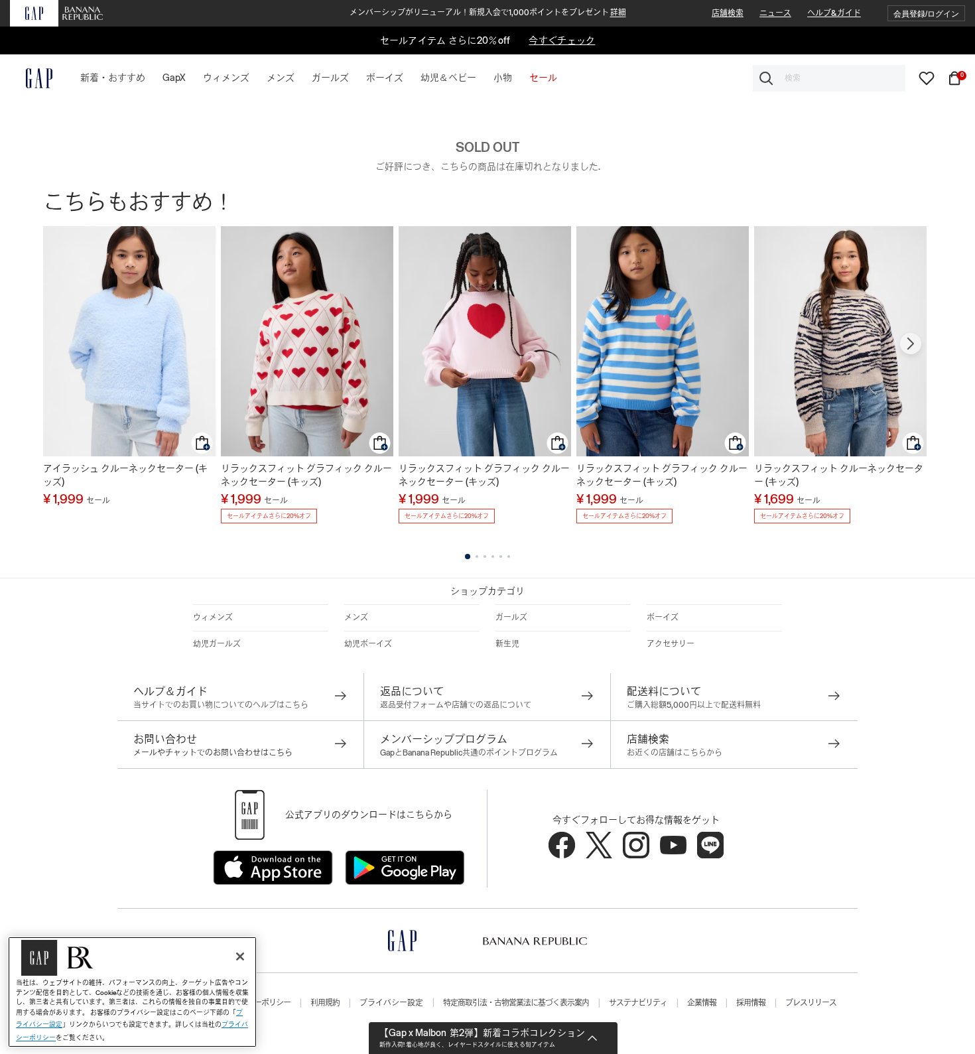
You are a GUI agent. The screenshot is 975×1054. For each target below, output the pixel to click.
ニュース (775, 13)
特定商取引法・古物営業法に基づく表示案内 (516, 1003)
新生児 (507, 644)
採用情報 (750, 1003)
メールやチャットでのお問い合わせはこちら (212, 753)
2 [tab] (477, 556)
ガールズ (511, 617)
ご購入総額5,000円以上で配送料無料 (694, 705)
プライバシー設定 (391, 1003)
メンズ (356, 617)
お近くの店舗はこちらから (674, 753)
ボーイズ (663, 617)
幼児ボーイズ (368, 644)
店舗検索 (728, 13)
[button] (926, 13)
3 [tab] (485, 556)
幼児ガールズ (217, 644)
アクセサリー (670, 644)
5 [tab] (500, 556)
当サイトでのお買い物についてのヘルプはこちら (220, 705)
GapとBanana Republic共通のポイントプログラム (469, 753)
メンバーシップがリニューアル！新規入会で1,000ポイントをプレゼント (488, 12)
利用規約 (325, 1003)
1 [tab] (467, 556)
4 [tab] (492, 556)
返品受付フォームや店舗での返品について (455, 705)
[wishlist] (927, 77)
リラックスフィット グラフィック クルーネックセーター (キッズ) (306, 475)
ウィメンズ (213, 617)
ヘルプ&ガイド (834, 13)
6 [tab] (508, 556)
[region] (132, 992)
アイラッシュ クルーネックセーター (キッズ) (125, 475)
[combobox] (829, 78)
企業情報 (701, 1003)
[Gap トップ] (31, 78)
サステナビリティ (638, 1003)
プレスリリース (810, 1003)
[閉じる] (240, 956)
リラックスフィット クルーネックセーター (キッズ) (838, 475)
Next (910, 343)
